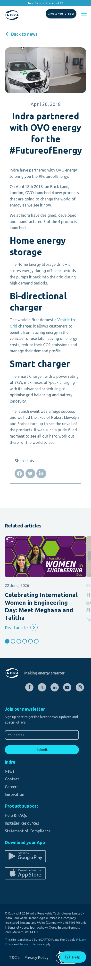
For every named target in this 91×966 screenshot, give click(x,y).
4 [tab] (24, 641)
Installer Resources (22, 823)
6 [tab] (36, 641)
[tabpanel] (45, 583)
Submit (42, 750)
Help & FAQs (16, 815)
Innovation (14, 794)
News (10, 771)
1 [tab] (7, 641)
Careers (11, 787)
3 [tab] (19, 641)
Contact (12, 779)
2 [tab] (13, 641)
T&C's (14, 957)
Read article (16, 627)
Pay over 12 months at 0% (48, 3)
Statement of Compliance (28, 831)
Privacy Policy (37, 957)
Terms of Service (30, 944)
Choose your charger (61, 13)
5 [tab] (30, 641)
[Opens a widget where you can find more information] (72, 957)
